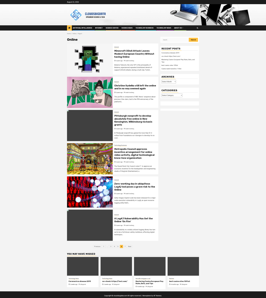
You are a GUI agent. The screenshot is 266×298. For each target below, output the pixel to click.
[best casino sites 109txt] (183, 266)
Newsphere (147, 296)
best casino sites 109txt (169, 65)
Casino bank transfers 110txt (171, 69)
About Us (178, 28)
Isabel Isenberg (129, 60)
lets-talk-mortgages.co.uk (143, 278)
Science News (126, 28)
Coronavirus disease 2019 (170, 53)
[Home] (69, 28)
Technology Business (144, 28)
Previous (97, 246)
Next (129, 246)
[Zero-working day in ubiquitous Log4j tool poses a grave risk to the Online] (90, 192)
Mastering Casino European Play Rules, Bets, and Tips (149, 282)
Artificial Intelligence (82, 28)
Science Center (112, 28)
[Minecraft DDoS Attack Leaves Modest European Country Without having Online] (90, 59)
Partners (171, 278)
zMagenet (83, 284)
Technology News (163, 28)
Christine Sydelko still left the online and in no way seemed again (135, 87)
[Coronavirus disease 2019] (83, 266)
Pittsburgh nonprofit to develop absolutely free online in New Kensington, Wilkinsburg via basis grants (133, 120)
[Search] (197, 28)
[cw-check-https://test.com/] (116, 266)
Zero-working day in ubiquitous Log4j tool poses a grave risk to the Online (134, 186)
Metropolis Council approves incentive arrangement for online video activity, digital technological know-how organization (134, 153)
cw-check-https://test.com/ (170, 56)
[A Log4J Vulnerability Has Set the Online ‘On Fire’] (90, 225)
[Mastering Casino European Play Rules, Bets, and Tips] (150, 266)
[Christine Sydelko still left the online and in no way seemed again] (90, 92)
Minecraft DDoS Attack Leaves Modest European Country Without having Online (134, 53)
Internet (99, 28)
